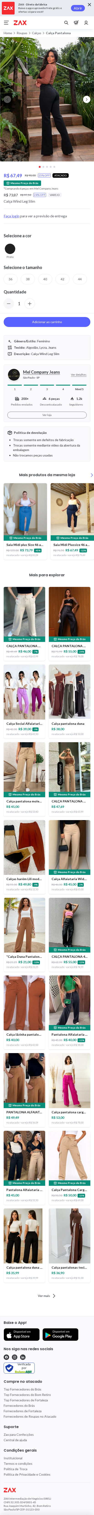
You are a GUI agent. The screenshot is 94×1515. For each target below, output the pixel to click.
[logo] (47, 1490)
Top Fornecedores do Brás (22, 1389)
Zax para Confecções (19, 1434)
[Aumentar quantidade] (30, 304)
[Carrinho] (76, 22)
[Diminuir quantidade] (9, 304)
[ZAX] (20, 22)
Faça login (11, 216)
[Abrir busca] (66, 22)
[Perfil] (86, 22)
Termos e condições (18, 1463)
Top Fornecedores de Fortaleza (26, 1400)
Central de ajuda (15, 1440)
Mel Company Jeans (41, 372)
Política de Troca (15, 1469)
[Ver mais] (92, 475)
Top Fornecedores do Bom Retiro (27, 1395)
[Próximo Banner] (86, 99)
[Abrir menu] (6, 22)
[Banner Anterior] (7, 99)
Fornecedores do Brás (19, 1405)
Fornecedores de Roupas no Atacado (30, 1416)
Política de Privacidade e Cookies (27, 1474)
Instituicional (13, 1458)
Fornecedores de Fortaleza (23, 1411)
